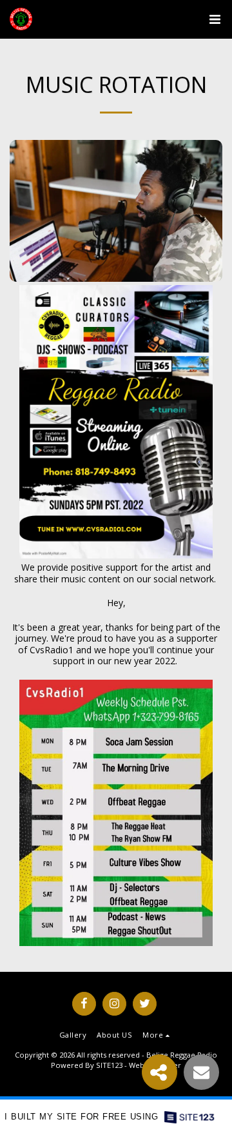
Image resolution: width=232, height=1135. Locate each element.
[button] (215, 19)
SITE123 (109, 1065)
